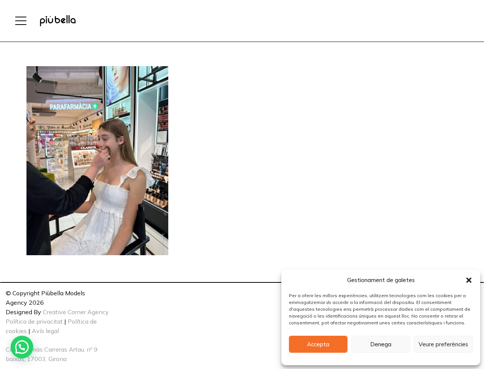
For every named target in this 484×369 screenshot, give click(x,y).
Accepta (318, 344)
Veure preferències (443, 344)
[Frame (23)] (58, 20)
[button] (469, 280)
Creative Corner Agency (76, 312)
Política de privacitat (34, 321)
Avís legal (45, 331)
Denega (380, 344)
